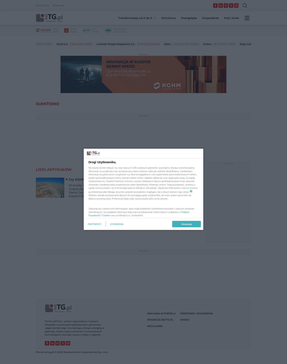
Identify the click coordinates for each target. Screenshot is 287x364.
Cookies (106, 215)
